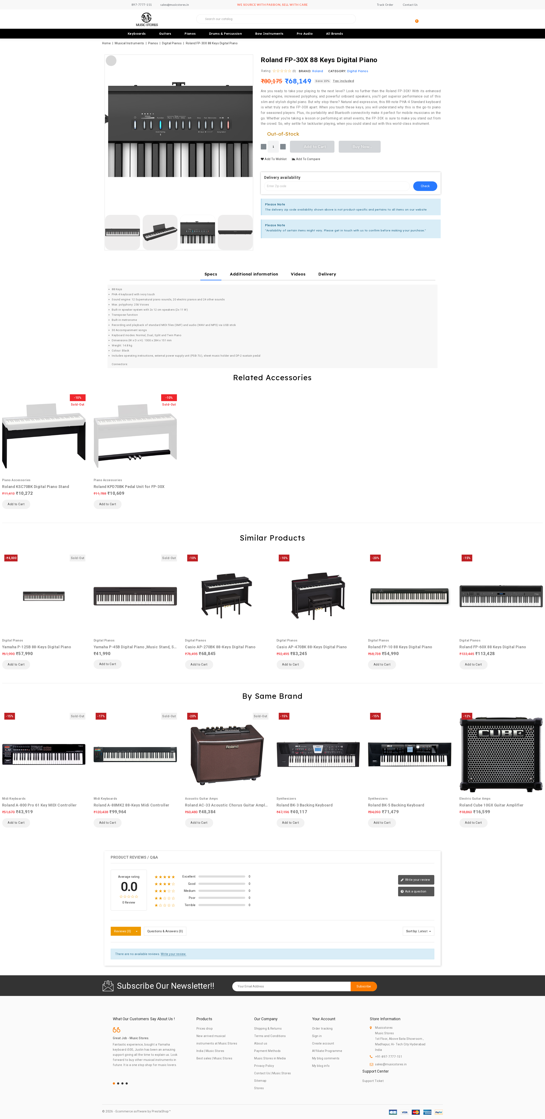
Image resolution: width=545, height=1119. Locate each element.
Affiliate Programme (327, 1051)
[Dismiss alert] (436, 203)
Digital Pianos (357, 71)
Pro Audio (305, 34)
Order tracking (322, 1028)
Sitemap (260, 1080)
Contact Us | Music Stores (272, 1073)
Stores (259, 1088)
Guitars (165, 34)
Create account (323, 1043)
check (425, 186)
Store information (385, 1019)
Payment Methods (267, 1051)
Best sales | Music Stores (214, 1058)
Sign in (317, 1036)
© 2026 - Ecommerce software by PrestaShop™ (136, 1111)
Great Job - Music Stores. (131, 1038)
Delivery (327, 274)
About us (260, 1043)
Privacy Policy (264, 1065)
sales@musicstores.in (391, 1064)
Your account (323, 1019)
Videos (298, 274)
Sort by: (412, 931)
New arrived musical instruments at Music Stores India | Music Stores (216, 1043)
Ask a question (415, 891)
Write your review (417, 879)
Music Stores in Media (270, 1058)
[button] (110, 129)
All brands (334, 34)
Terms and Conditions (270, 1036)
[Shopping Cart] (414, 19)
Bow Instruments (269, 34)
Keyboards (137, 34)
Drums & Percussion (225, 34)
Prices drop (204, 1028)
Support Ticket (373, 1081)
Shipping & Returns (268, 1028)
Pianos (190, 34)
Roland (317, 71)
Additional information (254, 274)
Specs (211, 274)
